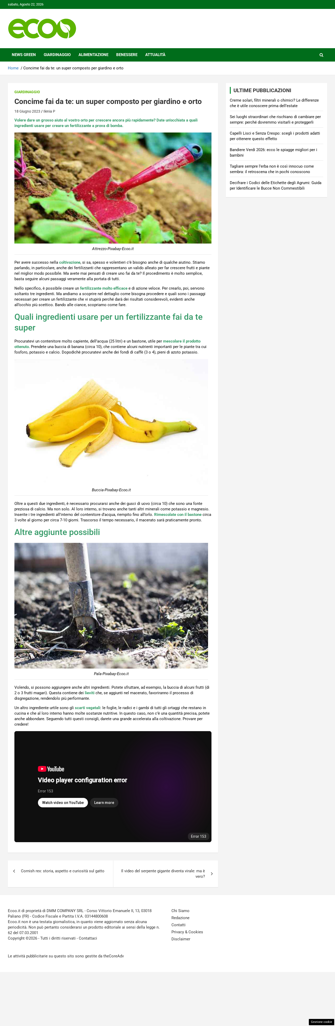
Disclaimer (180, 939)
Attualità (155, 54)
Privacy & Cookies (187, 932)
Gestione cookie (321, 1022)
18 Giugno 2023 (27, 111)
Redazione (180, 917)
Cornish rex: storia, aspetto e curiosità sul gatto (62, 871)
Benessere (126, 54)
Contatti (178, 925)
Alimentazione (93, 54)
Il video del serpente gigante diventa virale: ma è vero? (163, 874)
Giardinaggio (57, 54)
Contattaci (88, 938)
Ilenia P (49, 111)
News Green (24, 54)
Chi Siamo (180, 910)
